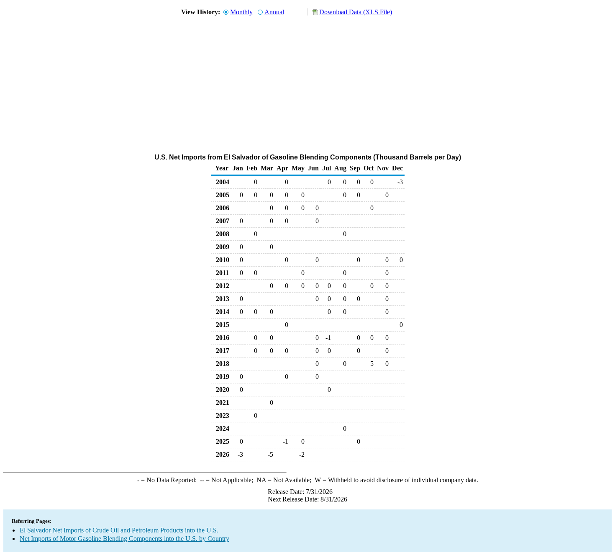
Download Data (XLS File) (355, 11)
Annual (274, 11)
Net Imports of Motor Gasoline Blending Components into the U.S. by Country (124, 538)
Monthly (241, 11)
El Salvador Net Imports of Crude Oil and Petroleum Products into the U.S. (119, 530)
